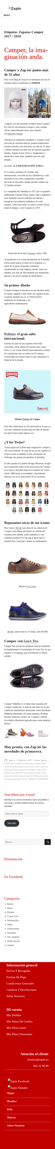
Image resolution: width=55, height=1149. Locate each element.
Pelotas (9, 334)
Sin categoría (13, 937)
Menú (7, 15)
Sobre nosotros (15, 996)
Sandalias (11, 933)
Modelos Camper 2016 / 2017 (13, 773)
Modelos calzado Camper (38, 770)
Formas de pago (16, 977)
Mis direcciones (16, 1027)
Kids (9, 1109)
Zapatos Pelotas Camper (19, 779)
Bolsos (10, 904)
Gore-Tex (31, 641)
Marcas (11, 1117)
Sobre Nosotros (15, 1125)
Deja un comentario (38, 779)
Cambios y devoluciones (21, 989)
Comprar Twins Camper (26, 767)
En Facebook (13, 877)
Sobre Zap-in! (40, 760)
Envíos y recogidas (18, 970)
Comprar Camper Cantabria (30, 763)
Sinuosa (31, 253)
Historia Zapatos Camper (21, 770)
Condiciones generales (20, 983)
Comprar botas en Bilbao (12, 763)
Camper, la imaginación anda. (26, 53)
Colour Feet (12, 916)
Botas (9, 908)
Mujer (10, 1093)
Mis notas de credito (19, 1021)
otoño (9, 924)
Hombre (12, 1101)
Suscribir (12, 823)
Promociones (13, 928)
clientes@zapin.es (38, 1059)
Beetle (19, 528)
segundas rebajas (15, 133)
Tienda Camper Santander (31, 773)
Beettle (10, 631)
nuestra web (21, 652)
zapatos (10, 945)
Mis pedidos (13, 1015)
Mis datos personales (19, 1034)
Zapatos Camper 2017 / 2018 (28, 776)
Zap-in (12, 760)
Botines (10, 912)
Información (12, 920)
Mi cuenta (14, 1009)
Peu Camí (31, 586)
